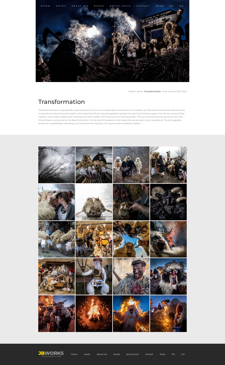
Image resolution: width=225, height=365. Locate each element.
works (87, 354)
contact (149, 354)
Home (74, 354)
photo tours (132, 354)
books (117, 354)
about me (102, 354)
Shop (162, 354)
